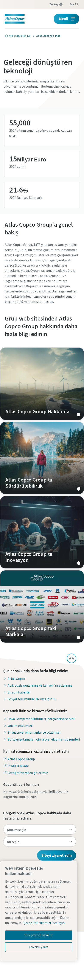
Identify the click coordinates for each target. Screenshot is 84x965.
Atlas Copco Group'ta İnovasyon (42, 532)
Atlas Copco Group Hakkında (42, 384)
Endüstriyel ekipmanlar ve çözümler (34, 732)
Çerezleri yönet (38, 947)
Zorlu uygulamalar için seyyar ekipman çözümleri (44, 739)
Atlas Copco (16, 678)
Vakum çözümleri (20, 725)
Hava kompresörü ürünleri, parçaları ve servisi (41, 719)
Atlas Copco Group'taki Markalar (42, 606)
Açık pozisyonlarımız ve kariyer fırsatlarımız (40, 685)
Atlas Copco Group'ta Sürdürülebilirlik (42, 458)
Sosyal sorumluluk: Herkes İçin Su (32, 699)
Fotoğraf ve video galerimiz (28, 773)
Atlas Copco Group (21, 759)
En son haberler (19, 692)
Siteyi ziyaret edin (56, 855)
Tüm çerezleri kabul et (39, 935)
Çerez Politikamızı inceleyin (44, 923)
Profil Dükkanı (18, 766)
